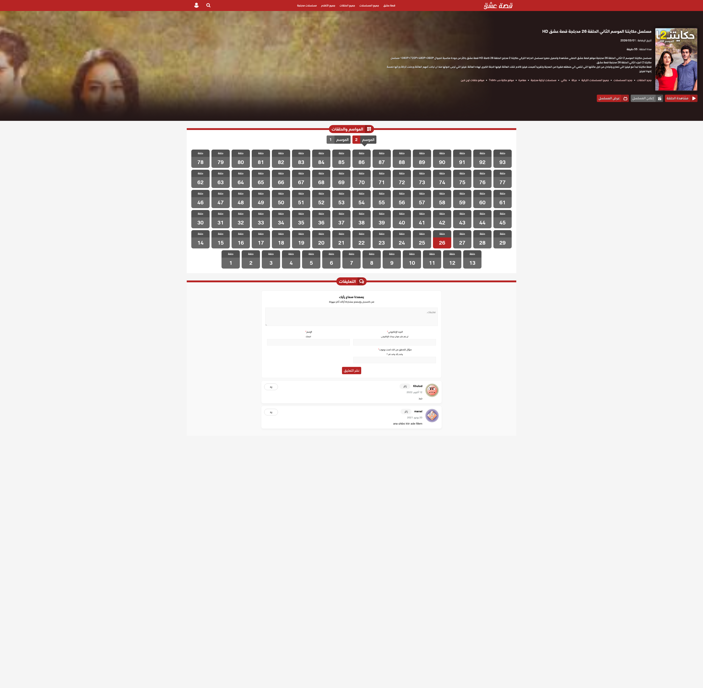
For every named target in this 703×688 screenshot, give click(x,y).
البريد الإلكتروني (395, 332)
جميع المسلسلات (369, 5)
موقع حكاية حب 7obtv (501, 80)
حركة (574, 80)
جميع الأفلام (328, 5)
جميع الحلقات (347, 5)
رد (271, 386)
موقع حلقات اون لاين (472, 80)
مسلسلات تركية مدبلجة (543, 80)
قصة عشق (389, 5)
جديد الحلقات (644, 80)
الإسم (308, 332)
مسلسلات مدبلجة (307, 5)
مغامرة (522, 80)
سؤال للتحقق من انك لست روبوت (395, 349)
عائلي (564, 80)
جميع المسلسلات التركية (595, 80)
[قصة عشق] (498, 5)
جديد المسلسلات (622, 80)
